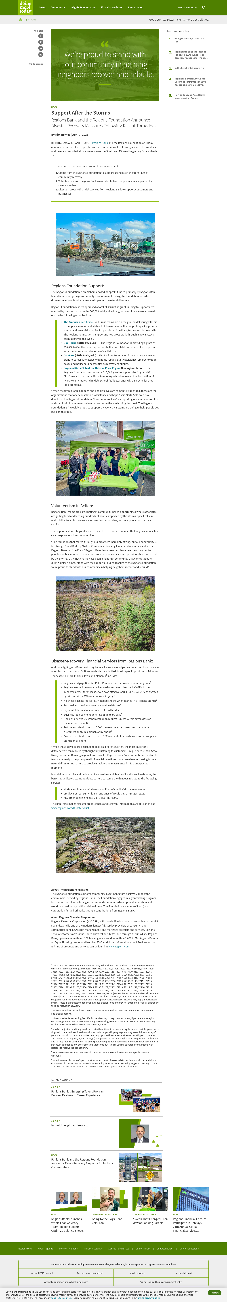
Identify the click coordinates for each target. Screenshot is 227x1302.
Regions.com (25, 1248)
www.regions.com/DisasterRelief (70, 808)
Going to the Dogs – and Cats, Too (189, 40)
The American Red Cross (78, 322)
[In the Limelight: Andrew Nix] (140, 1133)
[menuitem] (42, 7)
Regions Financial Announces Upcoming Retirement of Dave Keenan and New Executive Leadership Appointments (190, 81)
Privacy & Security (93, 1248)
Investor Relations (68, 1248)
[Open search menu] (204, 7)
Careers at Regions (189, 1248)
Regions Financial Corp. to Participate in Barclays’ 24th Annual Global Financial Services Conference (189, 1224)
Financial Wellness (111, 7)
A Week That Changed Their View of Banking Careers (150, 1221)
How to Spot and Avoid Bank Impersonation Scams (189, 96)
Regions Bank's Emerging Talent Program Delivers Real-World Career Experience (78, 1093)
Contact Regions (165, 1248)
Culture (55, 1087)
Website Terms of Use (119, 1248)
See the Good (135, 7)
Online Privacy (143, 1248)
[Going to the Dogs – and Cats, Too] (110, 1199)
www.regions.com (119, 946)
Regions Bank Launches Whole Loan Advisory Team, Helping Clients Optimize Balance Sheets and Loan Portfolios (67, 1224)
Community (58, 7)
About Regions (45, 1248)
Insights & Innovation (83, 7)
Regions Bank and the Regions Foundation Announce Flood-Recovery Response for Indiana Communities (190, 54)
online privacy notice (149, 1297)
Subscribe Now (187, 7)
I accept (214, 1292)
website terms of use (61, 1297)
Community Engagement (104, 1214)
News (42, 7)
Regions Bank (100, 143)
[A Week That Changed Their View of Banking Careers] (150, 1199)
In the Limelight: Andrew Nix (189, 67)
